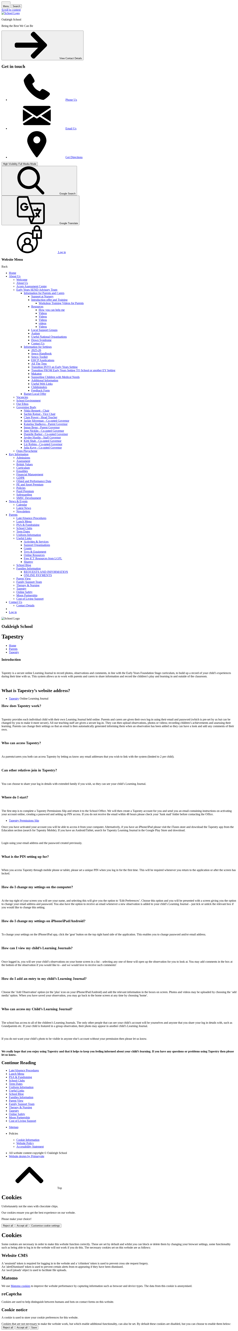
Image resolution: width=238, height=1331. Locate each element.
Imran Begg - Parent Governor (42, 427)
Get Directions (74, 157)
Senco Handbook (41, 353)
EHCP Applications (42, 360)
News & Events (18, 501)
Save (34, 1327)
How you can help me (52, 309)
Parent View (23, 578)
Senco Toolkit (39, 356)
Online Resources (34, 555)
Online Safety (24, 592)
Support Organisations (37, 545)
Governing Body (26, 407)
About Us (14, 276)
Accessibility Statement (30, 1146)
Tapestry (21, 588)
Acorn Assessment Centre (31, 286)
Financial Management (29, 474)
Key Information (18, 454)
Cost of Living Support (30, 598)
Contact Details (25, 605)
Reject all (8, 1225)
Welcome (21, 279)
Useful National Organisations (49, 336)
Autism (35, 333)
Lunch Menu (24, 521)
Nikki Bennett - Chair (36, 410)
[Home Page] (10, 13)
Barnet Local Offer (35, 393)
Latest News (23, 508)
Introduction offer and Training (49, 299)
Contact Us (37, 343)
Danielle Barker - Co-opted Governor (46, 434)
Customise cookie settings (45, 1225)
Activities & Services (36, 541)
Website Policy (25, 1143)
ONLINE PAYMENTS (38, 575)
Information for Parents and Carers (44, 293)
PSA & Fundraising (27, 524)
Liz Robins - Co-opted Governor (43, 444)
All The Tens (39, 363)
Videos (43, 313)
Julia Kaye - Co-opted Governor (43, 447)
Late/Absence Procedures (31, 518)
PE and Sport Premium (29, 484)
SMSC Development (28, 498)
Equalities (22, 471)
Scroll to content (11, 9)
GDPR (20, 477)
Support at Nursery (42, 296)
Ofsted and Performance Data (33, 481)
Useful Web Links (42, 383)
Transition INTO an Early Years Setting (54, 367)
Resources (37, 306)
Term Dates (23, 531)
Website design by (26, 1156)
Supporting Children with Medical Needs (55, 377)
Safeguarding (24, 494)
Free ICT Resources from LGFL (43, 558)
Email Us (70, 128)
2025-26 (36, 350)
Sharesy (28, 561)
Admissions (23, 457)
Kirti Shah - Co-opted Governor (42, 440)
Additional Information (44, 380)
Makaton (36, 373)
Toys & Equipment (35, 551)
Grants (28, 548)
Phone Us (71, 99)
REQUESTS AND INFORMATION (46, 571)
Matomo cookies (20, 1286)
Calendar (21, 504)
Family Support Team (29, 581)
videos (42, 323)
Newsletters (23, 511)
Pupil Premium (25, 491)
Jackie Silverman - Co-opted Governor (46, 420)
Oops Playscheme (26, 450)
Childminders (39, 387)
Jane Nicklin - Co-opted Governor (44, 430)
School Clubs (24, 528)
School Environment (28, 400)
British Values (24, 464)
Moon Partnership (26, 595)
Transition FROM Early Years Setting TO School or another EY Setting (73, 370)
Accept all (22, 1225)
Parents (13, 514)
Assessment (23, 461)
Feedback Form (40, 390)
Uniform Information (28, 534)
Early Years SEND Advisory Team (36, 289)
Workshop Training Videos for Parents (61, 303)
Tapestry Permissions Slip (24, 820)
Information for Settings (38, 346)
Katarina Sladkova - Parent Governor (45, 424)
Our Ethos (22, 403)
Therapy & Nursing (27, 585)
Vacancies (22, 397)
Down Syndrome (41, 340)
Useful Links (24, 538)
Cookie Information (27, 1139)
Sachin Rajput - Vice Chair (39, 414)
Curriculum (23, 467)
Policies (20, 487)
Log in (13, 612)
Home (12, 272)
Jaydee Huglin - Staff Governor (42, 437)
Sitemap (13, 1127)
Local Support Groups (44, 330)
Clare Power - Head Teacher (40, 417)
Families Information (28, 568)
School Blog (23, 565)
